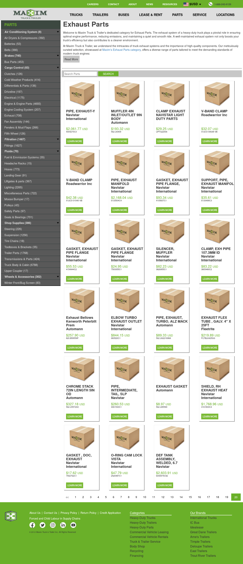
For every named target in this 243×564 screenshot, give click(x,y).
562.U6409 (116, 131)
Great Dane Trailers (203, 532)
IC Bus (194, 522)
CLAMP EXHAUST (170, 115)
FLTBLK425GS (208, 338)
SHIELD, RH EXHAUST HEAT (214, 392)
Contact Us (50, 513)
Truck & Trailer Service (145, 541)
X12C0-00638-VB (209, 131)
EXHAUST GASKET (171, 388)
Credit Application (110, 513)
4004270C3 (71, 131)
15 (190, 497)
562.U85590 (161, 406)
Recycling (136, 551)
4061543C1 (116, 406)
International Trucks (203, 518)
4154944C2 (71, 269)
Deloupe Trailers (201, 546)
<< (67, 497)
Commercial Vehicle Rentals (149, 537)
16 (199, 497)
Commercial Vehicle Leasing (149, 532)
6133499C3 (206, 200)
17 (208, 497)
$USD (193, 4)
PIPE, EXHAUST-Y (80, 115)
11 (153, 497)
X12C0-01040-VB (74, 200)
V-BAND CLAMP (214, 113)
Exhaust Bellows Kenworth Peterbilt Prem (81, 323)
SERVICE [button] (200, 14)
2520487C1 (116, 475)
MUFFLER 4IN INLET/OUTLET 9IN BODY (126, 116)
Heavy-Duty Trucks (142, 518)
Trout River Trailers (203, 555)
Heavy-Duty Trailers (143, 522)
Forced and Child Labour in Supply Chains (54, 518)
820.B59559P (72, 338)
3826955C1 (161, 269)
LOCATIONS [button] (225, 14)
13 (172, 497)
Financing (136, 555)
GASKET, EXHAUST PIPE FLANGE (82, 254)
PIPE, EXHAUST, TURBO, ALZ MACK (172, 321)
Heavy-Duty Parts (142, 527)
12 (162, 497)
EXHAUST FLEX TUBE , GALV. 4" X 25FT (216, 323)
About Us (34, 513)
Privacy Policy (69, 513)
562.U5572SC (72, 406)
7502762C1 (71, 475)
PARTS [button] (177, 14)
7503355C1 (116, 269)
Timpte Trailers (200, 541)
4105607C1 (161, 200)
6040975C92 (162, 475)
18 (217, 497)
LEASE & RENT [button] (150, 14)
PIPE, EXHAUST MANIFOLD (124, 185)
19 (226, 497)
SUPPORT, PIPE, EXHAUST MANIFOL (217, 185)
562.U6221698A (163, 338)
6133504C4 (116, 200)
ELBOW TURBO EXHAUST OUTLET (126, 323)
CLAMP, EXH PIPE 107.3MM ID (216, 254)
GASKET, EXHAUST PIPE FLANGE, (172, 185)
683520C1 (116, 338)
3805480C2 (206, 269)
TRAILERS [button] (100, 14)
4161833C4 (206, 406)
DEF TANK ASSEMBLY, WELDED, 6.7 (167, 462)
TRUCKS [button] (76, 14)
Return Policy (88, 513)
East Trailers (198, 551)
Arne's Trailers (200, 537)
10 (144, 497)
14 (181, 497)
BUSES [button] (123, 14)
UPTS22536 (161, 131)
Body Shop (137, 546)
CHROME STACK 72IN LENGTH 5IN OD (80, 392)
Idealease (197, 527)
